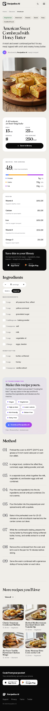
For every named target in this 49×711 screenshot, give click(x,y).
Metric (7, 291)
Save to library (26, 146)
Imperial (16, 291)
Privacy (14, 699)
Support (5, 699)
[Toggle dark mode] (38, 4)
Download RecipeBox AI (20, 425)
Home (5, 11)
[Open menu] (44, 3)
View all (8, 597)
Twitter (29, 699)
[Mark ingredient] (4, 302)
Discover (12, 11)
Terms (22, 699)
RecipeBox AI (13, 4)
